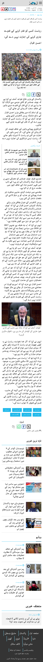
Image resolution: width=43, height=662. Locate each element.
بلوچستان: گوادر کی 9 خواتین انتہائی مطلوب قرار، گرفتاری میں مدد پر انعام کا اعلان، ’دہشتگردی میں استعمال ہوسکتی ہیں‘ (13, 455)
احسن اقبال (7, 410)
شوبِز (17, 638)
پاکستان (32, 15)
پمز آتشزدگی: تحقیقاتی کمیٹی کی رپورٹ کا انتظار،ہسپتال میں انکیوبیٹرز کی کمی (14, 472)
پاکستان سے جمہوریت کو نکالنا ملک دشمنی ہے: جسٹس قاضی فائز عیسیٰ (15, 152)
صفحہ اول (34, 633)
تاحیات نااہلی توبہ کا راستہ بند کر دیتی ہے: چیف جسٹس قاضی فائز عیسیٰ (15, 161)
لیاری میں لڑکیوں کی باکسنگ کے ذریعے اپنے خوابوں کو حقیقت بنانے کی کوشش (14, 591)
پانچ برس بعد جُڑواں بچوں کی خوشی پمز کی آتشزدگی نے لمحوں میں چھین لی (13, 524)
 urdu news (15, 414)
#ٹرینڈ (26, 638)
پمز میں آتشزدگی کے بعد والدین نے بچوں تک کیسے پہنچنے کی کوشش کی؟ (13, 572)
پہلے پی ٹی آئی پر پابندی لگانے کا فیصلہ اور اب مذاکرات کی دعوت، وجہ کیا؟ (23, 620)
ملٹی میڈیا (28, 644)
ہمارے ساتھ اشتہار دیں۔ (21, 653)
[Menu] (40, 3)
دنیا (34, 638)
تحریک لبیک (37, 410)
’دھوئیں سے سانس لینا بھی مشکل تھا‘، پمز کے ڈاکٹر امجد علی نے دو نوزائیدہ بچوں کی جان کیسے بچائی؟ (14, 490)
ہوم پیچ (39, 15)
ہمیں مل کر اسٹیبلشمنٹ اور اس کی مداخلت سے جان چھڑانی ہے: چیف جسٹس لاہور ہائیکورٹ (15, 171)
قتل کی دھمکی (26, 414)
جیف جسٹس (27, 410)
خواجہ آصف (37, 414)
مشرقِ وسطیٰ (10, 633)
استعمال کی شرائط (15, 650)
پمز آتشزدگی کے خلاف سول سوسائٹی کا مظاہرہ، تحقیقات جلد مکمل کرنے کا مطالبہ (13, 553)
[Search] (3, 3)
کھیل (10, 638)
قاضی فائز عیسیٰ (17, 410)
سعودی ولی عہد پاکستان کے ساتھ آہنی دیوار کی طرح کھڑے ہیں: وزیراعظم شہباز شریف (13, 508)
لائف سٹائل (15, 644)
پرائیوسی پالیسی (28, 650)
